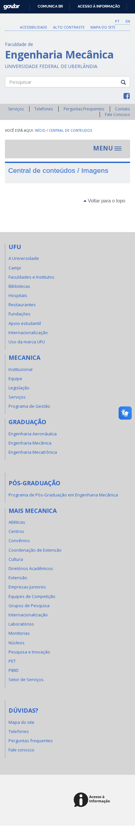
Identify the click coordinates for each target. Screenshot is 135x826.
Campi (15, 268)
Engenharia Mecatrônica (33, 452)
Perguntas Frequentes (84, 109)
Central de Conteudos (70, 130)
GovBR (9, 5)
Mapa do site (102, 27)
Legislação (19, 388)
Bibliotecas (19, 286)
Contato (122, 109)
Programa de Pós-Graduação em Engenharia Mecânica (63, 495)
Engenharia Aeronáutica (33, 434)
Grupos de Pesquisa (29, 605)
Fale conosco (21, 750)
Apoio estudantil (25, 323)
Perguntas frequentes (31, 741)
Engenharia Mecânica (30, 443)
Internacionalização (28, 332)
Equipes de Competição (32, 596)
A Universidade (24, 258)
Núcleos (17, 643)
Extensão (18, 578)
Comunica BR (50, 6)
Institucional (20, 369)
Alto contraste (69, 27)
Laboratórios (21, 624)
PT (117, 21)
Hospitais (18, 295)
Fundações (19, 314)
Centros (16, 531)
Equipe (15, 378)
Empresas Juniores (27, 587)
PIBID (14, 670)
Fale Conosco (117, 114)
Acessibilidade (33, 27)
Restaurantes (22, 305)
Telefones (43, 109)
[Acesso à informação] (93, 800)
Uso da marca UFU (27, 342)
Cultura (16, 559)
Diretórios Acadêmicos (31, 568)
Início (40, 130)
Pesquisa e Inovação (29, 652)
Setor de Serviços (26, 679)
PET (12, 661)
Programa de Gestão (29, 406)
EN (127, 21)
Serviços (16, 109)
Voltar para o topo (106, 200)
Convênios (19, 540)
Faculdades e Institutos (31, 277)
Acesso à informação (99, 6)
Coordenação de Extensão (35, 550)
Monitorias (19, 633)
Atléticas (17, 522)
